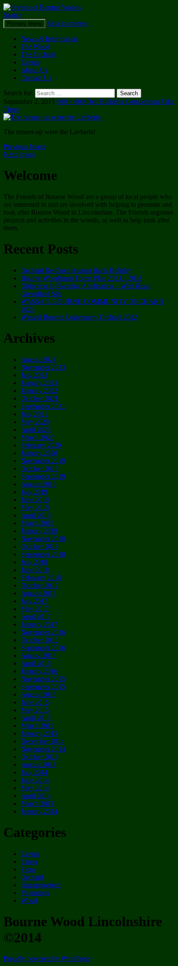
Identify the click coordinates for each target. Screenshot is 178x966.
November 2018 (43, 538)
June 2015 (35, 702)
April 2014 (36, 795)
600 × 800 (71, 101)
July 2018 (34, 562)
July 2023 (34, 375)
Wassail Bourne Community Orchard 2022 (79, 317)
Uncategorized (40, 885)
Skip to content (67, 23)
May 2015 (35, 710)
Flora (28, 869)
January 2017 (39, 624)
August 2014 (38, 764)
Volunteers (35, 892)
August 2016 (38, 655)
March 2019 (37, 523)
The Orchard (38, 54)
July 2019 (34, 492)
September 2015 (43, 686)
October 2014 (39, 756)
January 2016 (39, 671)
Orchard (32, 877)
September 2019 (43, 476)
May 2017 (35, 608)
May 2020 (35, 421)
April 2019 (36, 515)
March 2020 (37, 437)
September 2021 (43, 406)
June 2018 (35, 569)
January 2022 (39, 390)
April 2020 (36, 429)
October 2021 (39, 398)
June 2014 (35, 780)
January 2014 (39, 811)
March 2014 (37, 803)
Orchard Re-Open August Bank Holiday (76, 270)
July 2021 (34, 414)
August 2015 (38, 694)
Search (12, 15)
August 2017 (38, 593)
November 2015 (43, 679)
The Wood (35, 46)
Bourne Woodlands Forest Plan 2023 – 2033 (81, 278)
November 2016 (43, 632)
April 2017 (36, 616)
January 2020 (39, 453)
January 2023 (39, 382)
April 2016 (36, 663)
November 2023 (43, 367)
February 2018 (41, 577)
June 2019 (35, 499)
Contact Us (36, 77)
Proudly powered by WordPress (46, 958)
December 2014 (42, 741)
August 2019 (38, 484)
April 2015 (36, 717)
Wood (29, 900)
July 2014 (34, 772)
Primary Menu (24, 23)
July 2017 (34, 601)
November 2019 (43, 460)
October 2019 (39, 468)
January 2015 (39, 733)
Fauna (29, 861)
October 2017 (39, 585)
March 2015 (37, 725)
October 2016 (39, 640)
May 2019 (35, 507)
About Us (34, 70)
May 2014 (35, 788)
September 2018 (43, 554)
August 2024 (38, 359)
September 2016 (43, 647)
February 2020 (41, 445)
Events (30, 62)
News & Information (49, 38)
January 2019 (39, 531)
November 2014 (43, 749)
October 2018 (39, 546)
